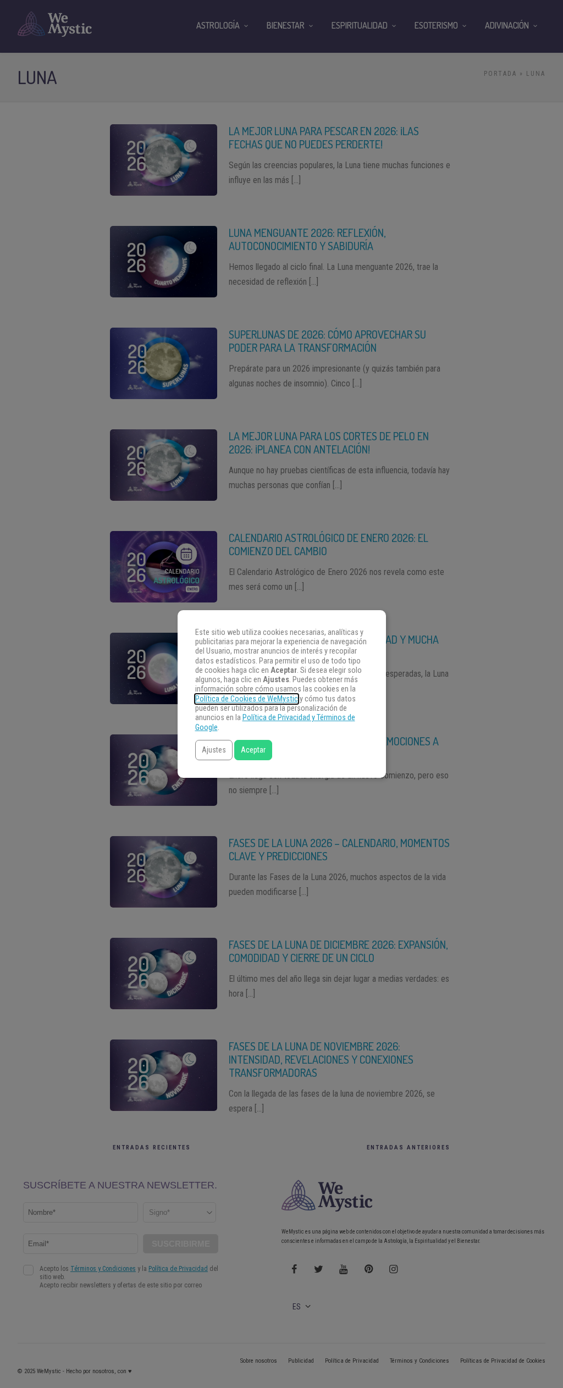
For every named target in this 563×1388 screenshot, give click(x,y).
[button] (214, 750)
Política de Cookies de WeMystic (246, 699)
